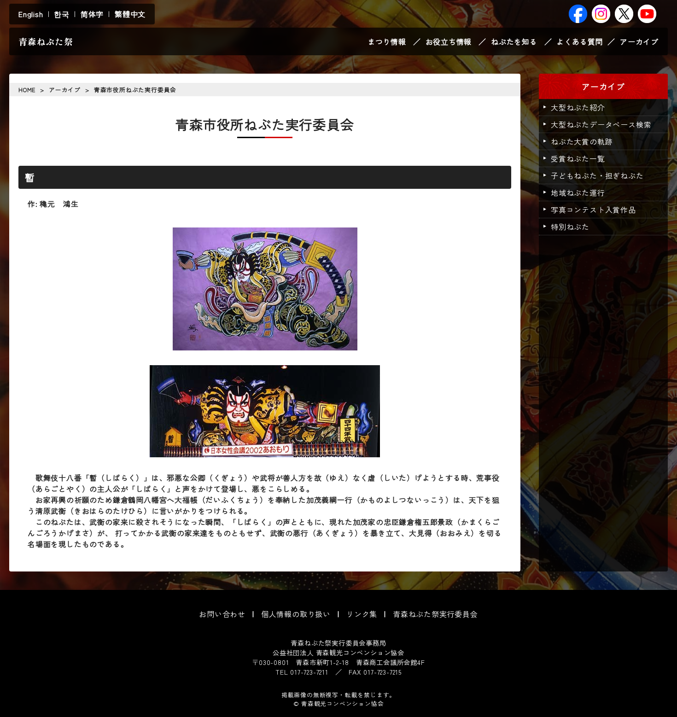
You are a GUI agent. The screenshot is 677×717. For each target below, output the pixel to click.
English (30, 13)
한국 (62, 13)
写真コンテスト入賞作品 (593, 209)
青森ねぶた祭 (45, 41)
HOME (26, 89)
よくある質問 (579, 41)
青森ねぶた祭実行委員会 (435, 613)
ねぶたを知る (514, 41)
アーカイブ (639, 41)
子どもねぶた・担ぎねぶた (597, 175)
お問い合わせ (222, 613)
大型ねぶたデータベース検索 (601, 124)
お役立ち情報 (449, 41)
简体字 (92, 13)
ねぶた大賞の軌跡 (582, 141)
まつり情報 (387, 41)
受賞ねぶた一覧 (578, 158)
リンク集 (361, 613)
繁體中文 (130, 13)
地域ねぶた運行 (578, 192)
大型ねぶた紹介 (578, 107)
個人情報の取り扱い (296, 613)
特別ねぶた (570, 226)
